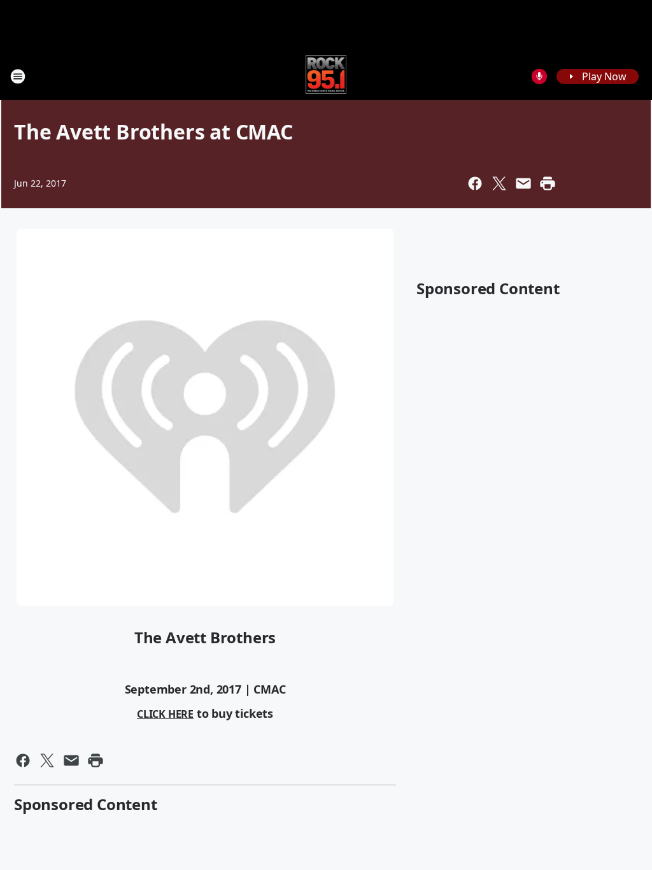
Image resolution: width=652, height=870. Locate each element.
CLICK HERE (165, 714)
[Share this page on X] (499, 183)
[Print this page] (547, 183)
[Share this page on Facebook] (475, 183)
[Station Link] (326, 76)
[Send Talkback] (539, 76)
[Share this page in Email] (523, 183)
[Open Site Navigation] (17, 76)
